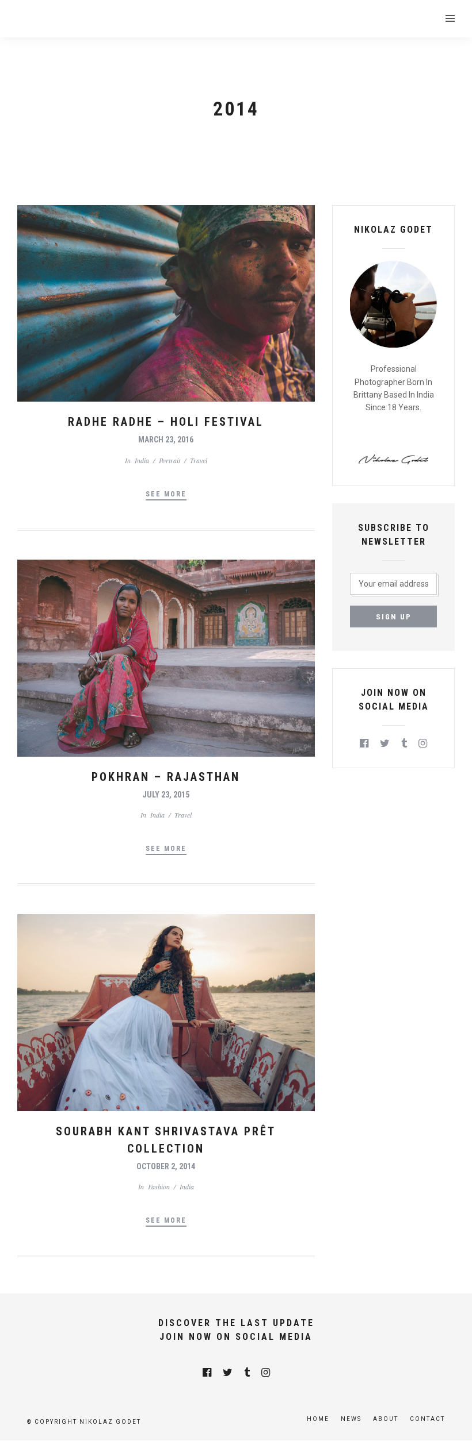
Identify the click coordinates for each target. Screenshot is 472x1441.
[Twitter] (385, 743)
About (385, 1419)
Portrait (169, 460)
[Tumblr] (404, 743)
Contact (427, 1419)
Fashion (159, 1186)
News (351, 1419)
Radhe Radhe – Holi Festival (166, 422)
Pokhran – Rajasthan (166, 777)
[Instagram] (422, 743)
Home (318, 1419)
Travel (198, 460)
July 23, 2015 (165, 794)
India (142, 460)
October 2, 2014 (165, 1166)
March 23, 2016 (165, 439)
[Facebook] (364, 743)
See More (166, 494)
